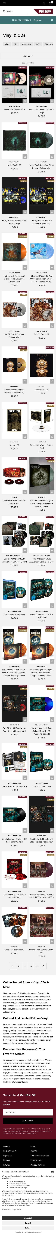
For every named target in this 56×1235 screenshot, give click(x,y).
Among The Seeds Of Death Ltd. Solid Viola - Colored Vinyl (41, 895)
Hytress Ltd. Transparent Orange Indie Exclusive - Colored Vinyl (14, 279)
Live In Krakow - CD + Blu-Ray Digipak (41, 615)
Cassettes (26, 44)
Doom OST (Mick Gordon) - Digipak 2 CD (14, 501)
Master (41, 891)
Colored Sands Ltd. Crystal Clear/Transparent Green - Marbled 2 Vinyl (41, 503)
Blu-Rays (49, 44)
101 (37, 966)
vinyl (22, 1002)
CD (14, 1002)
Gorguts (41, 497)
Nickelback (14, 666)
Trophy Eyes (41, 273)
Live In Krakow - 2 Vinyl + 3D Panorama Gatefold (14, 840)
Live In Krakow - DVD (42, 786)
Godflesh (14, 442)
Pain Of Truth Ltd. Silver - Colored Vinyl (14, 335)
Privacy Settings (38, 1165)
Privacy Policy (37, 1160)
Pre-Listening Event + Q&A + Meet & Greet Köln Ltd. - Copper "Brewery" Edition (41, 673)
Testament (14, 725)
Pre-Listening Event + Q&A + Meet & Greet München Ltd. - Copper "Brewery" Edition (14, 673)
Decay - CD (14, 445)
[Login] (44, 3)
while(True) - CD (14, 165)
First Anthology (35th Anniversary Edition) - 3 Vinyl (41, 560)
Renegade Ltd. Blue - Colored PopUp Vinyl (14, 221)
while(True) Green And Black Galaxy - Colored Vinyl (42, 166)
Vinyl (7, 44)
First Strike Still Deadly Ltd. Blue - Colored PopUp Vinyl (41, 840)
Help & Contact (9, 1151)
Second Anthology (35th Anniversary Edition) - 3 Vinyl (14, 560)
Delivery (6, 1160)
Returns (6, 1165)
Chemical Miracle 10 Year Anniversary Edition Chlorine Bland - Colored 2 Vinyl (42, 279)
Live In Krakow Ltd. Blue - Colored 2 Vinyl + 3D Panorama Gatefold (42, 731)
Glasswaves (14, 162)
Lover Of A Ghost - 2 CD (14, 109)
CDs (15, 44)
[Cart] (50, 3)
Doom (14, 497)
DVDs (38, 44)
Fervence (14, 386)
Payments (7, 1155)
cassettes (32, 1043)
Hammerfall (14, 217)
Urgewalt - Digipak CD (14, 950)
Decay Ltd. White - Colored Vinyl (41, 446)
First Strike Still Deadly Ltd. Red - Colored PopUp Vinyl (14, 729)
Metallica (17, 1034)
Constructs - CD (41, 389)
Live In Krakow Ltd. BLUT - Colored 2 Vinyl (14, 895)
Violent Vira (14, 106)
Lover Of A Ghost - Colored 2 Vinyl (41, 111)
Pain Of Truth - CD (41, 334)
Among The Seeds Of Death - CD (41, 951)
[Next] (43, 966)
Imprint (34, 1151)
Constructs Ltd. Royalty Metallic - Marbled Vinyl (14, 391)
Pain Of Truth (14, 331)
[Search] (21, 11)
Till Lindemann (14, 611)
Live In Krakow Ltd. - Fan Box (14, 786)
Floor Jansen (14, 273)
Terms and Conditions (40, 1155)
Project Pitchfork (14, 556)
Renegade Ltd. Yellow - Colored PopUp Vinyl (42, 221)
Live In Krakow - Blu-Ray (14, 614)
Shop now (38, 20)
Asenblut (14, 946)
